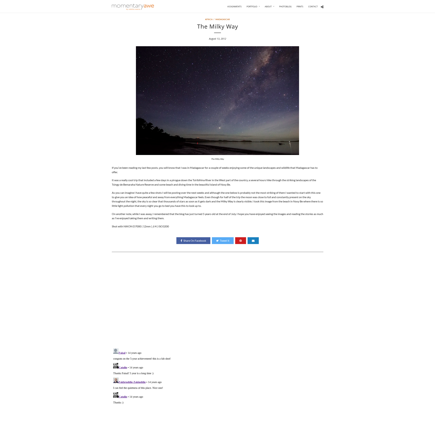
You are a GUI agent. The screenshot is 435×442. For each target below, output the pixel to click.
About (268, 6)
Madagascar (222, 19)
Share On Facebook (194, 240)
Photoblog (285, 6)
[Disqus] (217, 301)
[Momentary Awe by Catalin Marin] (133, 6)
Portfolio (252, 6)
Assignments (234, 6)
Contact (313, 6)
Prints (300, 6)
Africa (209, 19)
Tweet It (224, 240)
